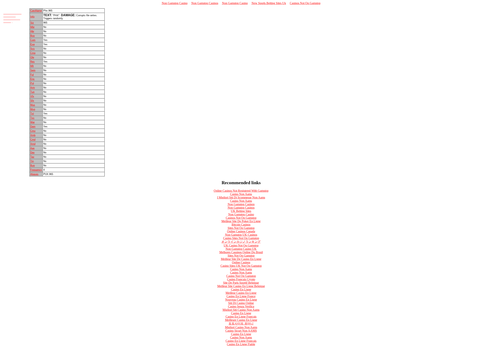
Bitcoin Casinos (241, 224)
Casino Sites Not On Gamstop (241, 238)
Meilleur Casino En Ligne (241, 292)
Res (32, 61)
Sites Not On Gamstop (241, 228)
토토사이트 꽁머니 (241, 323)
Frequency (36, 169)
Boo (32, 35)
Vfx (32, 96)
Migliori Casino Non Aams (241, 327)
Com (32, 40)
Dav (32, 152)
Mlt (32, 66)
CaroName (36, 10)
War (32, 122)
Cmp (32, 53)
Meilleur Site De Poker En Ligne (241, 221)
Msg (32, 109)
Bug (32, 165)
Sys (32, 48)
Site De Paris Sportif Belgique (241, 282)
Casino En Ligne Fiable (241, 344)
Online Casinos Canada (241, 231)
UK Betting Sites (241, 211)
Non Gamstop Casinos (204, 3)
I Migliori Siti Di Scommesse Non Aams (241, 197)
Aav (32, 148)
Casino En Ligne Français (241, 316)
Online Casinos (241, 262)
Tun (32, 91)
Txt (32, 113)
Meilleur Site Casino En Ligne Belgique (241, 286)
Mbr (32, 27)
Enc (32, 79)
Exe (32, 44)
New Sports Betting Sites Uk (269, 3)
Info (32, 16)
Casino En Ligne (241, 289)
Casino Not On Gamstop (241, 276)
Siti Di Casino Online (241, 303)
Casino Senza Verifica (241, 306)
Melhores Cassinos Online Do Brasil (241, 252)
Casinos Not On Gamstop (305, 3)
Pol (32, 83)
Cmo (32, 130)
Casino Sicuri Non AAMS (241, 330)
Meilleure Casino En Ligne (241, 320)
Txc (32, 117)
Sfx (32, 100)
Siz (32, 22)
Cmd (32, 139)
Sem (32, 70)
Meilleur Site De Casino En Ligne (241, 259)
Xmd (32, 143)
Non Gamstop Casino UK (241, 248)
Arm (32, 87)
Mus (32, 104)
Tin (32, 161)
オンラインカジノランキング (241, 241)
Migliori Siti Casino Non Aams (241, 309)
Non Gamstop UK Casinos (241, 234)
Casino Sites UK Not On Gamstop (241, 265)
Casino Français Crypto (241, 279)
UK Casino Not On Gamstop (241, 245)
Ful (32, 74)
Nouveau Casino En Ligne (241, 299)
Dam (32, 126)
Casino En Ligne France (241, 296)
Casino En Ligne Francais (241, 340)
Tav (32, 156)
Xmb (32, 135)
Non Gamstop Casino (175, 3)
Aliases (34, 174)
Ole (32, 57)
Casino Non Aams (241, 194)
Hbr (32, 31)
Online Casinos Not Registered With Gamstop (241, 190)
